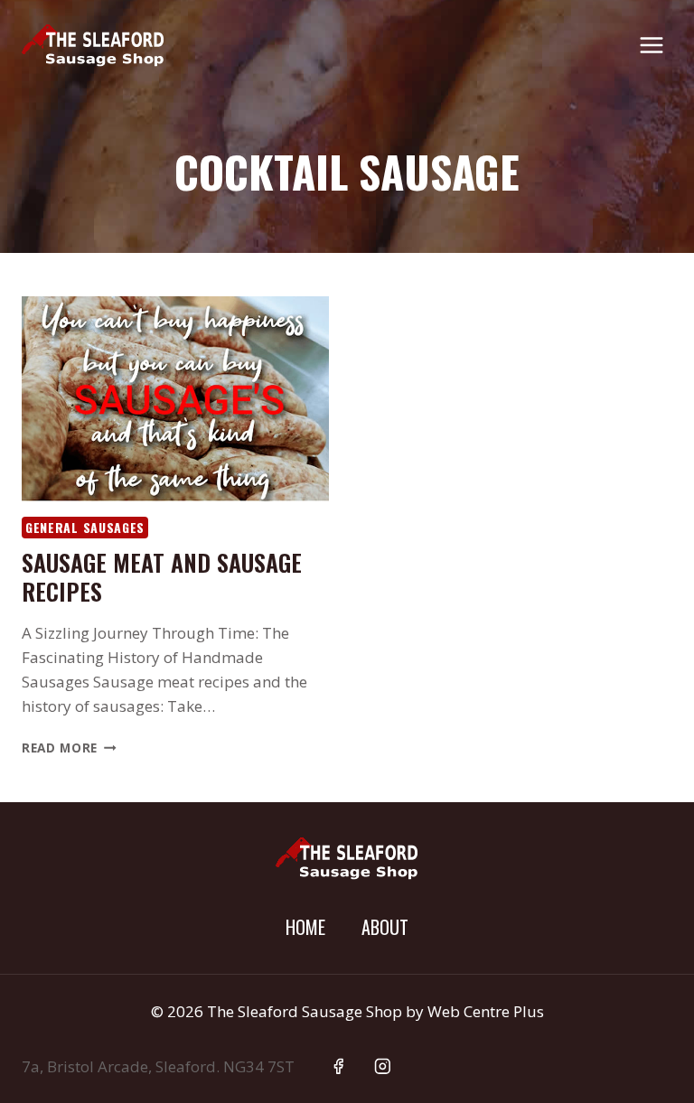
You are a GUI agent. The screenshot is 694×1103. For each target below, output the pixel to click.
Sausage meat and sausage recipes (162, 576)
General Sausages (85, 527)
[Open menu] (651, 44)
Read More (69, 747)
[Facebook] (338, 1066)
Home (305, 926)
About (384, 926)
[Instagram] (382, 1066)
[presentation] (175, 398)
